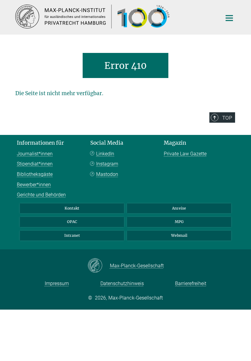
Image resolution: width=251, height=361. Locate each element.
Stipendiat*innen (35, 164)
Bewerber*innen (34, 185)
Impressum (57, 283)
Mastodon (107, 174)
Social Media (106, 143)
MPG (179, 221)
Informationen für (40, 143)
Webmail (179, 235)
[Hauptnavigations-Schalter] (229, 18)
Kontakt (72, 208)
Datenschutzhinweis (122, 283)
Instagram (107, 164)
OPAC (72, 221)
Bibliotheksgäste (35, 174)
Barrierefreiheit (190, 283)
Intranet (72, 235)
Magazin (175, 143)
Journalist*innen (35, 154)
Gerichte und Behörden (41, 195)
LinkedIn (105, 154)
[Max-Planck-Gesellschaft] (99, 266)
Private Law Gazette (185, 154)
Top (227, 118)
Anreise (179, 208)
